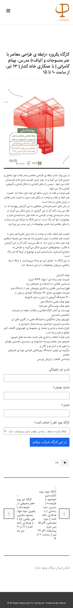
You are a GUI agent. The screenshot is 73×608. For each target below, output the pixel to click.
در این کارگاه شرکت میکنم (49, 442)
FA (56, 463)
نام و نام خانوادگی (59, 369)
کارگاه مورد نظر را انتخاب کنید (51, 422)
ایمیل (65, 404)
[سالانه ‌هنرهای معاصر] (62, 12)
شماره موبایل (61, 387)
